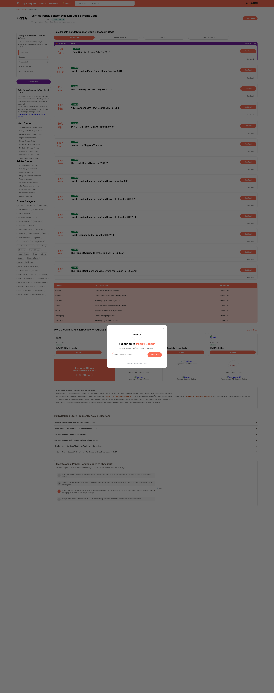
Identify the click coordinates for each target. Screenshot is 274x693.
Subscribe (155, 355)
